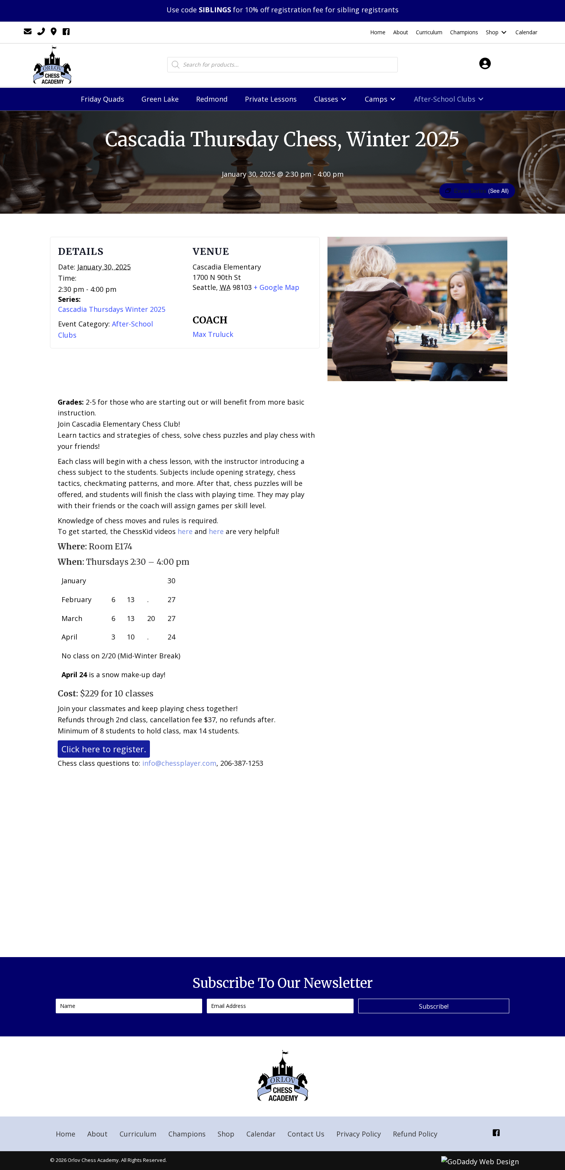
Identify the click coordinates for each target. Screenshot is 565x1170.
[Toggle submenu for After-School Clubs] (480, 99)
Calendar (261, 1133)
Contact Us (305, 1133)
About (97, 1133)
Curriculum (138, 1133)
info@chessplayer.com (179, 763)
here (185, 531)
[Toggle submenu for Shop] (503, 32)
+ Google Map (276, 287)
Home (65, 1133)
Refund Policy (415, 1133)
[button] (433, 1006)
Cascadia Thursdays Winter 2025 (111, 309)
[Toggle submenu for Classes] (343, 99)
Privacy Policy (358, 1133)
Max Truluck (213, 334)
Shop (226, 1133)
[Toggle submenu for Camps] (392, 99)
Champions (187, 1133)
